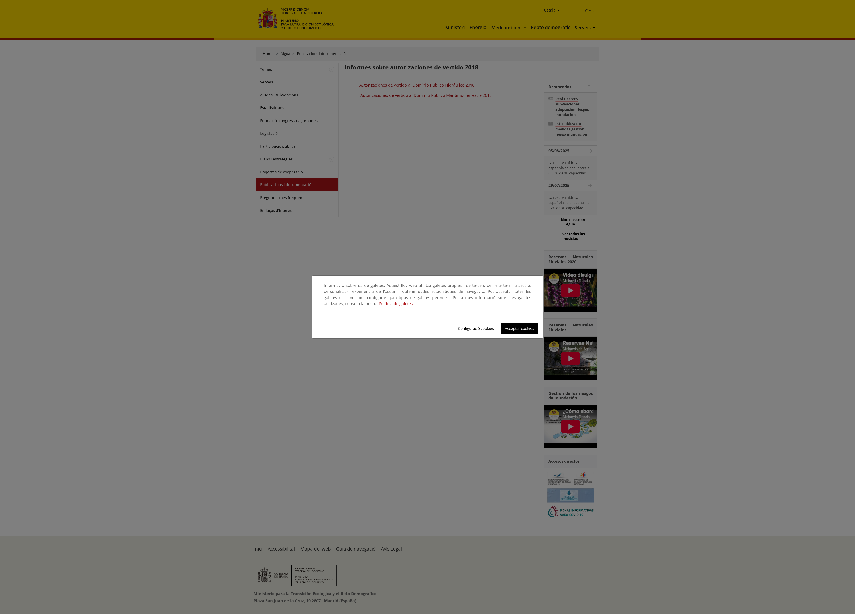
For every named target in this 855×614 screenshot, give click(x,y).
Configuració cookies (476, 328)
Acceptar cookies (519, 328)
